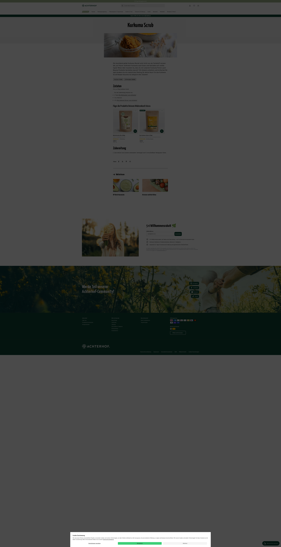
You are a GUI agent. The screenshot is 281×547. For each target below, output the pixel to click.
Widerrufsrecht (182, 352)
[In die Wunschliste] (135, 110)
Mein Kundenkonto (145, 320)
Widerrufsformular (178, 332)
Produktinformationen (87, 322)
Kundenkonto (115, 330)
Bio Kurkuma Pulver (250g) (146, 135)
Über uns (84, 320)
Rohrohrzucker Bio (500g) (119, 135)
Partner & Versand (174, 326)
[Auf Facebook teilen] (118, 161)
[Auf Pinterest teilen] (126, 161)
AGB (153, 250)
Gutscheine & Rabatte (117, 326)
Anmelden (178, 234)
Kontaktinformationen (166, 352)
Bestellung (114, 320)
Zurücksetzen (160, 5)
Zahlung (114, 324)
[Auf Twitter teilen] (122, 161)
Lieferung (114, 322)
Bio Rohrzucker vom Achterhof (127, 95)
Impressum (156, 352)
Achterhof (84, 318)
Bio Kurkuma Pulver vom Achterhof (127, 100)
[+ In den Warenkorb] (135, 131)
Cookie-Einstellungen (194, 352)
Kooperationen (85, 324)
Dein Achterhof (144, 318)
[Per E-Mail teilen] (130, 161)
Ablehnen (185, 543)
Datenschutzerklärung (108, 539)
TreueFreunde (144, 322)
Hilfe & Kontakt (115, 318)
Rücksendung (115, 328)
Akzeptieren (140, 543)
